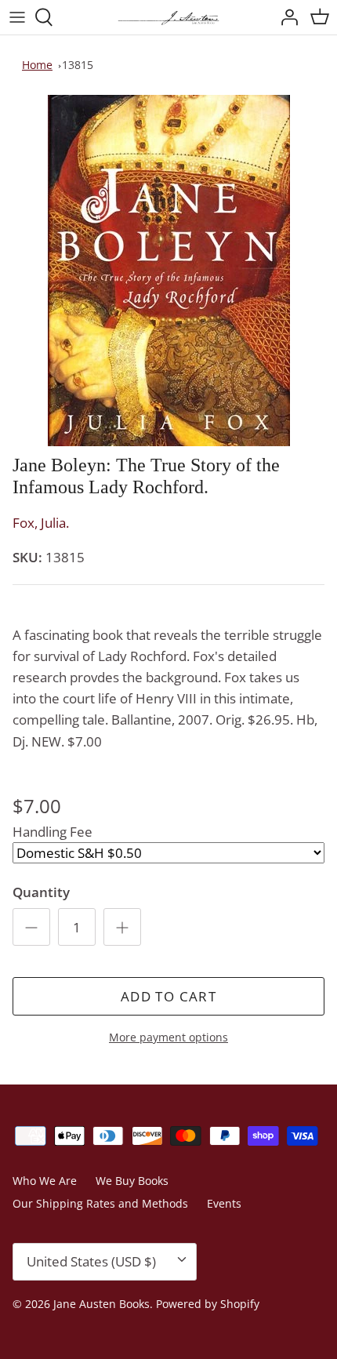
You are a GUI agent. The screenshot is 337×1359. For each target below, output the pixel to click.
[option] (168, 270)
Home (37, 64)
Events (224, 1203)
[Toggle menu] (17, 17)
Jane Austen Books (101, 1303)
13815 (77, 64)
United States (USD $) (91, 1261)
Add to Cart (168, 996)
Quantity (41, 892)
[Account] (285, 17)
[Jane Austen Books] (168, 17)
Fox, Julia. (41, 523)
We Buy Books (132, 1180)
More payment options (168, 1038)
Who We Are (45, 1180)
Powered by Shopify (207, 1303)
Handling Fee (52, 832)
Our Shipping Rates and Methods (100, 1203)
